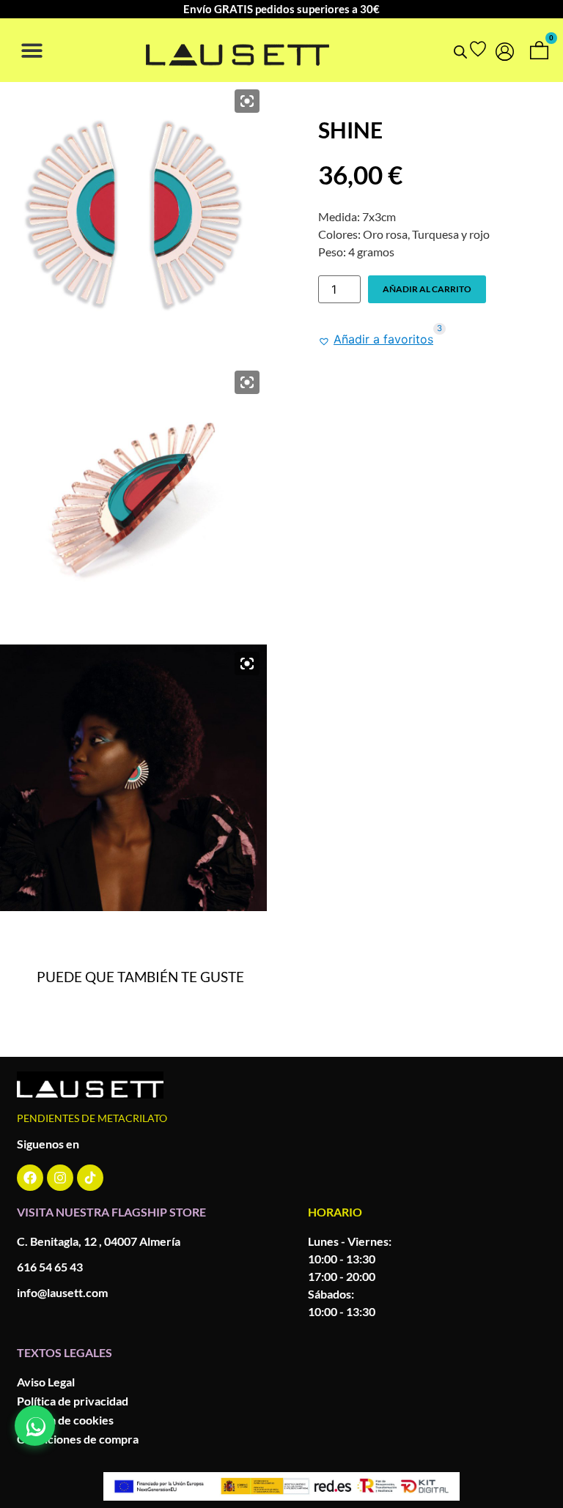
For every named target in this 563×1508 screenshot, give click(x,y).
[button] (32, 50)
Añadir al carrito (427, 288)
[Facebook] (30, 1178)
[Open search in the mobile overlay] (460, 51)
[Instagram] (60, 1178)
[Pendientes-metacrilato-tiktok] (90, 1178)
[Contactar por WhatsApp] (35, 1425)
